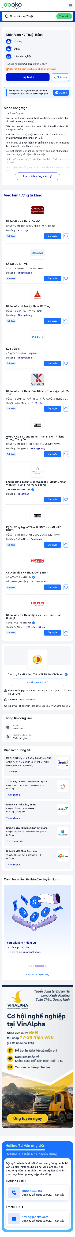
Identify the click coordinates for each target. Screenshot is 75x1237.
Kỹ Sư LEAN (13, 348)
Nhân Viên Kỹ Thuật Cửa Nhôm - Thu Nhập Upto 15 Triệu (37, 393)
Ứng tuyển (28, 77)
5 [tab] (46, 966)
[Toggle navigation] (70, 5)
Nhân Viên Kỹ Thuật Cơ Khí (23, 221)
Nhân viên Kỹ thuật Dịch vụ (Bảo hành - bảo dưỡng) (33, 616)
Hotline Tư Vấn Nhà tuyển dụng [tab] (31, 1154)
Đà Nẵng (18, 41)
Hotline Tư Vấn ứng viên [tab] (25, 1145)
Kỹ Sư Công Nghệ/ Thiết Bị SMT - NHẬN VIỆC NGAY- (33, 529)
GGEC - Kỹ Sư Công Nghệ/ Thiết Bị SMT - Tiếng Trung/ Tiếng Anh (35, 438)
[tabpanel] (37, 921)
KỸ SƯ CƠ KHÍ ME (17, 264)
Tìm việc (64, 16)
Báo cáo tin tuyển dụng (37, 974)
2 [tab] (31, 966)
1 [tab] (29, 966)
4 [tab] (39, 966)
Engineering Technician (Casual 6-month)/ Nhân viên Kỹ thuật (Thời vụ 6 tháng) (36, 483)
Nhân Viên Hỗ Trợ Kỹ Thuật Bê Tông (28, 306)
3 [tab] (33, 966)
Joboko (12, 5)
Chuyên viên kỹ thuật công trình (27, 572)
